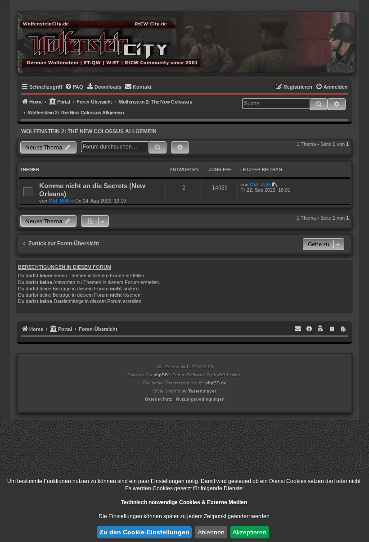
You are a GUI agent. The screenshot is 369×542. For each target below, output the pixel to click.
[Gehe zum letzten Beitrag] (275, 184)
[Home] (110, 42)
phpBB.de (215, 382)
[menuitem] (74, 87)
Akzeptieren (249, 532)
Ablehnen (211, 532)
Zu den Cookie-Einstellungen (144, 532)
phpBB (160, 374)
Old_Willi (59, 200)
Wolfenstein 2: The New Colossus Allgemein (89, 131)
